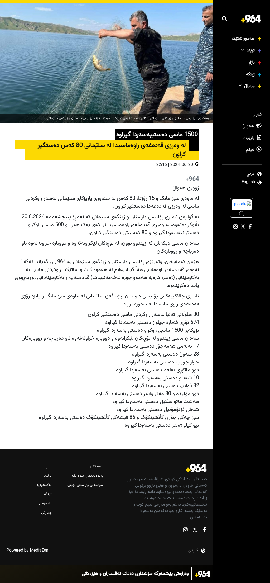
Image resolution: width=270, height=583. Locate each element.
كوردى (193, 550)
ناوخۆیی (45, 503)
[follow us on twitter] (194, 531)
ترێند (251, 50)
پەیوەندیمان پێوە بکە (87, 476)
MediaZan (39, 550)
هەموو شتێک (243, 38)
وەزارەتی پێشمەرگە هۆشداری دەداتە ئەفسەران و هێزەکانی (135, 573)
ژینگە (250, 74)
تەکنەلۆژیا (44, 485)
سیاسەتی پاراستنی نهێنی (85, 485)
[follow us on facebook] (204, 531)
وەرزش (46, 513)
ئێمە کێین (96, 467)
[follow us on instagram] (185, 531)
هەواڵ (249, 86)
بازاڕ (252, 62)
